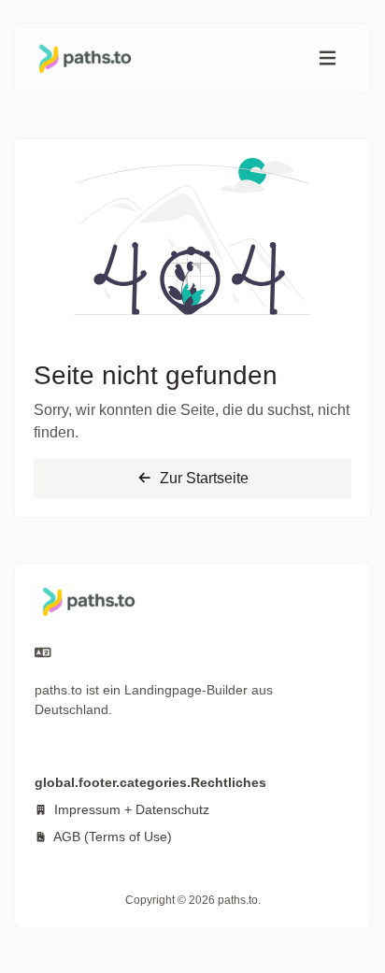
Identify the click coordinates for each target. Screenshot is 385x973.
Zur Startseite (202, 478)
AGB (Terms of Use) (111, 836)
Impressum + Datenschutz (129, 809)
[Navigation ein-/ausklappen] (327, 58)
